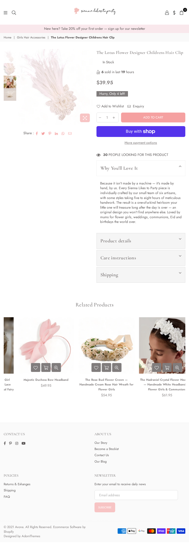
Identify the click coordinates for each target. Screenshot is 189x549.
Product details (115, 241)
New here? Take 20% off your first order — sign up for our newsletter (94, 28)
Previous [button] (21, 87)
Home (7, 37)
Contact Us (101, 455)
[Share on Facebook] (37, 133)
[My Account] (167, 12)
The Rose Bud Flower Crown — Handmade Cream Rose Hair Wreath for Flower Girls (94, 385)
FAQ (7, 496)
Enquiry (138, 106)
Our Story (100, 442)
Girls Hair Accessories (31, 37)
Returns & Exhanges (17, 484)
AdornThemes (31, 536)
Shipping (109, 275)
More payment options (141, 142)
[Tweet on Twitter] (43, 133)
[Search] (14, 12)
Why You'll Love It (119, 168)
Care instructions (118, 258)
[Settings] (174, 12)
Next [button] (88, 87)
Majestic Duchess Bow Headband (34, 380)
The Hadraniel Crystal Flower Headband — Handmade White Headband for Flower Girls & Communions (155, 385)
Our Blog (100, 461)
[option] (94, 29)
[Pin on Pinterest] (49, 133)
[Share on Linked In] (56, 133)
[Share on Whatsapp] (63, 133)
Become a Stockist (106, 449)
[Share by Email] (70, 133)
